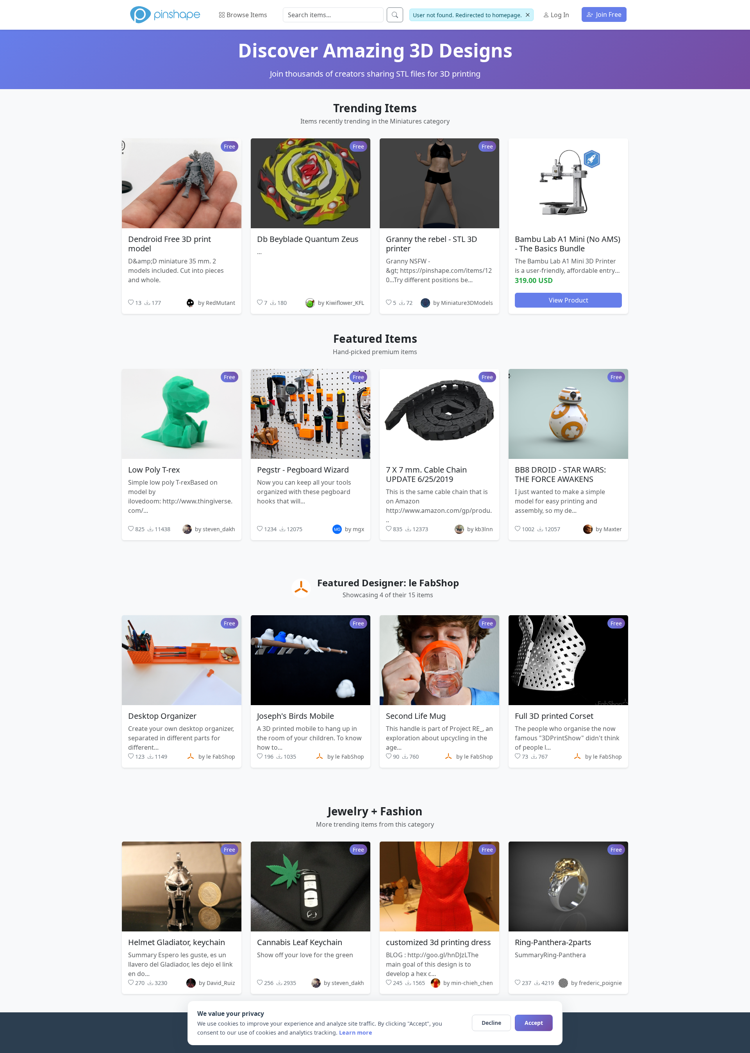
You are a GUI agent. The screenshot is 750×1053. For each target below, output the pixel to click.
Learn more (355, 1032)
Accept (534, 1022)
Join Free (608, 14)
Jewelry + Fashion (375, 811)
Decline (491, 1022)
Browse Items (246, 15)
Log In (559, 15)
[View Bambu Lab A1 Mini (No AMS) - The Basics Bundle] (568, 183)
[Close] (527, 15)
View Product (568, 299)
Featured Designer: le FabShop (388, 582)
